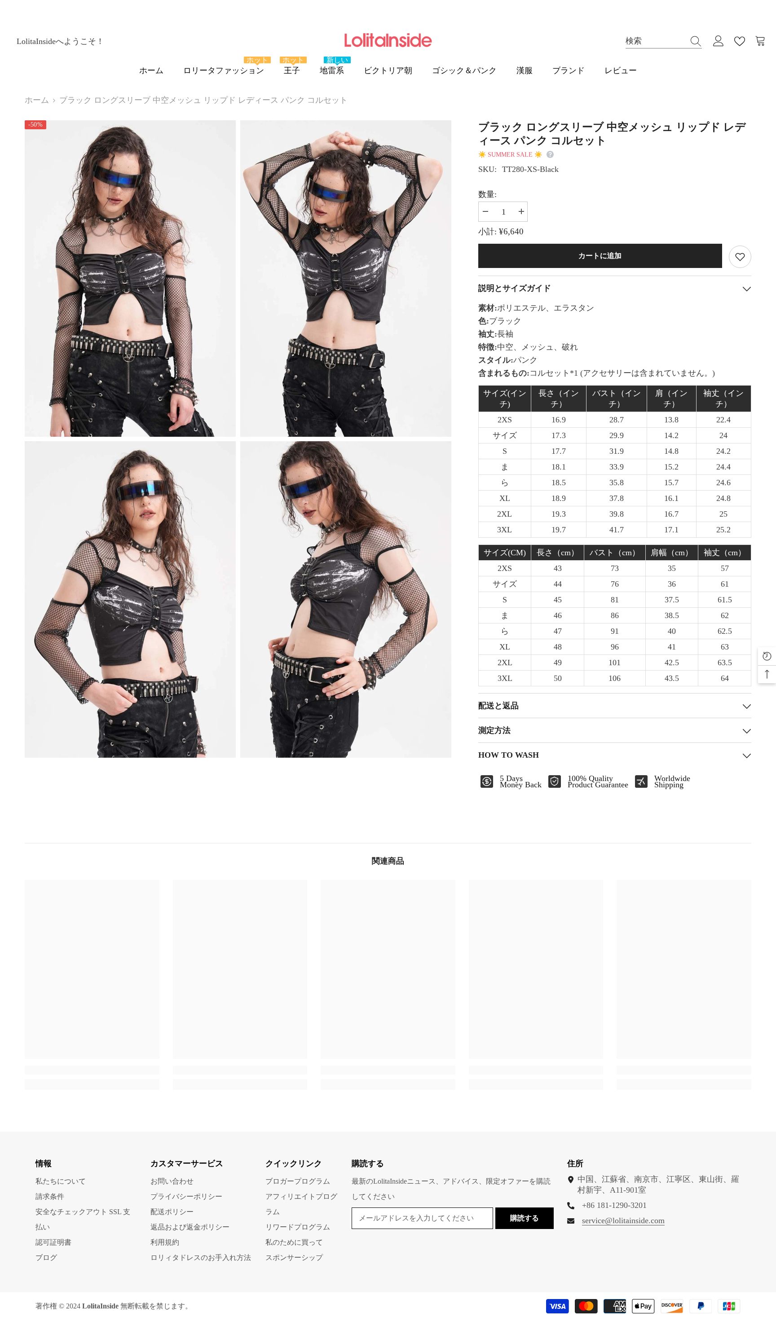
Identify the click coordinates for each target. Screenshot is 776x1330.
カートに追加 (600, 255)
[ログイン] (718, 41)
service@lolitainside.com (623, 1220)
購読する (524, 1218)
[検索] (664, 41)
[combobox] (655, 41)
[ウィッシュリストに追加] (740, 257)
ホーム (37, 100)
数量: (487, 194)
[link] (92, 1070)
